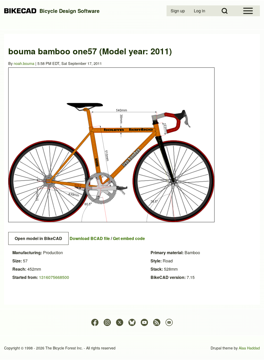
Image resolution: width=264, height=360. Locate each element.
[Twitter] (119, 322)
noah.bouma (24, 63)
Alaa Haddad (249, 347)
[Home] (20, 11)
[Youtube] (144, 322)
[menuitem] (178, 10)
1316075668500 (54, 277)
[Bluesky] (132, 322)
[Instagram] (107, 322)
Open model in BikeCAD (38, 238)
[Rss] (157, 322)
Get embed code (129, 238)
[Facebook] (95, 322)
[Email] (169, 322)
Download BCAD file (90, 238)
